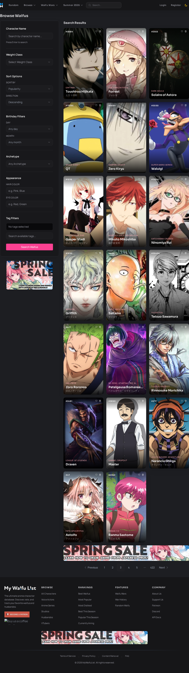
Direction (12, 95)
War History (121, 599)
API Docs (156, 617)
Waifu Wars (120, 593)
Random (14, 5)
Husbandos (47, 617)
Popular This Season (88, 617)
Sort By (10, 82)
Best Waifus (84, 593)
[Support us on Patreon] (17, 614)
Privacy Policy (88, 656)
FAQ (127, 656)
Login (163, 5)
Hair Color (13, 184)
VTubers (45, 623)
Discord (156, 611)
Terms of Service (67, 656)
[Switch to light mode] (186, 5)
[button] (30, 5)
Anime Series (47, 605)
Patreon (156, 605)
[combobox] (29, 62)
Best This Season (86, 611)
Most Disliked (85, 605)
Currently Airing (86, 623)
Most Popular (85, 599)
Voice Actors (47, 599)
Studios (45, 611)
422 (152, 567)
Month (10, 135)
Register (176, 5)
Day (8, 122)
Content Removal (110, 656)
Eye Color (12, 197)
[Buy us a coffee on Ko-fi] (17, 622)
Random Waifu (122, 605)
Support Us (157, 599)
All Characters (48, 593)
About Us (156, 593)
